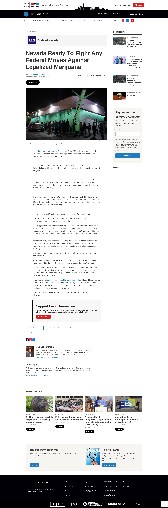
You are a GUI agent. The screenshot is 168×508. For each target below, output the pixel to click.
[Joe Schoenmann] (30, 351)
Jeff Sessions (85, 328)
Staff (67, 491)
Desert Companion (41, 20)
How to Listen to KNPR (111, 491)
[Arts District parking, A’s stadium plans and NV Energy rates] (119, 79)
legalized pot (33, 332)
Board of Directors (110, 495)
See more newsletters (37, 459)
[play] (26, 14)
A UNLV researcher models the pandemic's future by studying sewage (39, 419)
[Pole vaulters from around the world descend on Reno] (69, 404)
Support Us (88, 482)
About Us (68, 482)
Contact (113, 20)
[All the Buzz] (119, 96)
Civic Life (71, 328)
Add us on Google (96, 75)
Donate (139, 5)
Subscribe (127, 156)
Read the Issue (109, 465)
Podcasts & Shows (70, 20)
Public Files (127, 482)
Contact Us (69, 486)
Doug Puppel (47, 75)
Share (80, 75)
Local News (31, 31)
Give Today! (44, 316)
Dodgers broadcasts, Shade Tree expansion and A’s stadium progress (134, 44)
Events (86, 20)
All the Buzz (131, 95)
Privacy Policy (49, 489)
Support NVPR (99, 20)
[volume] (32, 14)
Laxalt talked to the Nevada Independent (63, 280)
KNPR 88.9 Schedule (111, 482)
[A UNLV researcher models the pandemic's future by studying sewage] (39, 404)
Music (55, 20)
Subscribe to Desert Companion (91, 491)
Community (131, 56)
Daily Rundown (132, 37)
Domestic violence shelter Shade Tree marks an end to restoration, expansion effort (134, 63)
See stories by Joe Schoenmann (49, 357)
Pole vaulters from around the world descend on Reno (69, 418)
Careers (67, 495)
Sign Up (34, 465)
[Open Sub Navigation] (30, 20)
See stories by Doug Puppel (37, 375)
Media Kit (126, 486)
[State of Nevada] (32, 40)
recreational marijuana (54, 328)
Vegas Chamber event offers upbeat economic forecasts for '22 (126, 419)
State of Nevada (48, 40)
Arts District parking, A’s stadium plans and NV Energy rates (134, 81)
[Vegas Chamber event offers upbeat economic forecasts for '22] (128, 404)
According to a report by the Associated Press (52, 151)
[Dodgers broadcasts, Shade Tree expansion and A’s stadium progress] (119, 41)
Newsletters (125, 5)
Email (118, 130)
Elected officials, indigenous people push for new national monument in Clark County (98, 421)
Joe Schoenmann (34, 75)
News (26, 20)
